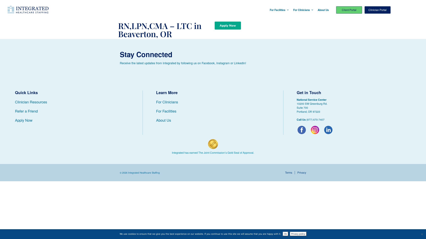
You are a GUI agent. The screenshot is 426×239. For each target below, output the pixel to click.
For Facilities (277, 10)
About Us (323, 10)
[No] (422, 234)
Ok (285, 234)
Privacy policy (298, 234)
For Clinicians (301, 10)
